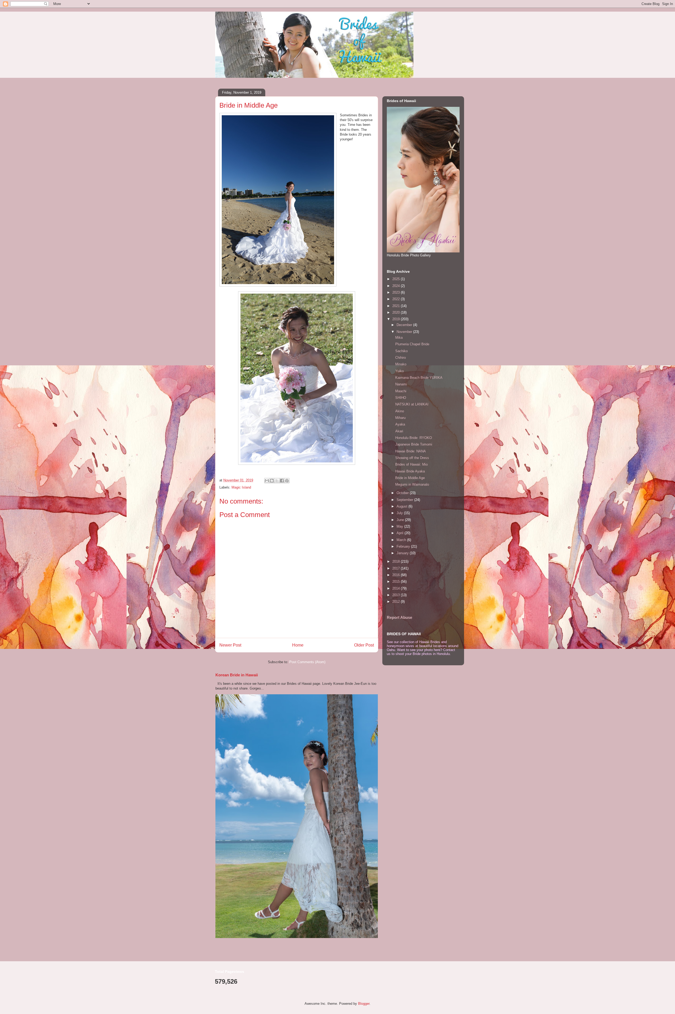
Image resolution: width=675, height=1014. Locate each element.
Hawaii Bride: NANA (410, 451)
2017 (396, 568)
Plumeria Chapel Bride (412, 344)
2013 (396, 595)
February (404, 546)
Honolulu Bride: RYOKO (413, 438)
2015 (396, 581)
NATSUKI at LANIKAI (411, 404)
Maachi (400, 391)
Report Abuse (399, 617)
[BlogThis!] (271, 480)
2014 (396, 588)
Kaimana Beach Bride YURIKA (418, 378)
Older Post (364, 645)
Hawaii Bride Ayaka (410, 471)
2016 (396, 575)
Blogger (363, 1004)
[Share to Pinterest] (287, 480)
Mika (399, 337)
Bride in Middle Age (410, 478)
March (402, 540)
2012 (396, 602)
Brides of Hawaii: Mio (411, 464)
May (400, 526)
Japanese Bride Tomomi (413, 444)
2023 (396, 292)
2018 (396, 561)
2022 (396, 299)
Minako (400, 364)
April (400, 533)
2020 (396, 312)
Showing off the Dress (412, 458)
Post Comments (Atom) (307, 662)
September (405, 500)
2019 (396, 319)
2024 (396, 286)
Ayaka (400, 424)
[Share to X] (276, 480)
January (403, 553)
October (403, 493)
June (401, 520)
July (400, 513)
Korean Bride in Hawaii (236, 675)
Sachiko (401, 351)
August (402, 506)
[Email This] (266, 480)
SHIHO (400, 398)
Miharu (400, 418)
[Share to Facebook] (282, 480)
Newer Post (230, 645)
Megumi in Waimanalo (412, 484)
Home (297, 645)
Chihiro (400, 358)
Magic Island (241, 487)
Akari (399, 431)
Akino (399, 411)
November (405, 332)
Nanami (401, 384)
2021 (396, 306)
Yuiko (399, 371)
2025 (396, 279)
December (405, 325)
